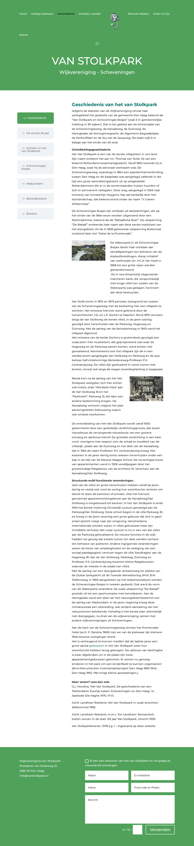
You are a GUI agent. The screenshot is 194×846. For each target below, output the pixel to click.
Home (23, 13)
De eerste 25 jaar (37, 133)
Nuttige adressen (42, 13)
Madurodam (34, 183)
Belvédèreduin (36, 198)
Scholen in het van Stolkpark (33, 149)
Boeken (31, 213)
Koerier (23, 34)
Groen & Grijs (161, 13)
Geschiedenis (65, 13)
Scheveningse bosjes (33, 167)
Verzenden (160, 829)
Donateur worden (90, 13)
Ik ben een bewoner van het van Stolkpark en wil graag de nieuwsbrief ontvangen (128, 763)
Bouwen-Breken (138, 13)
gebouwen (96, 645)
